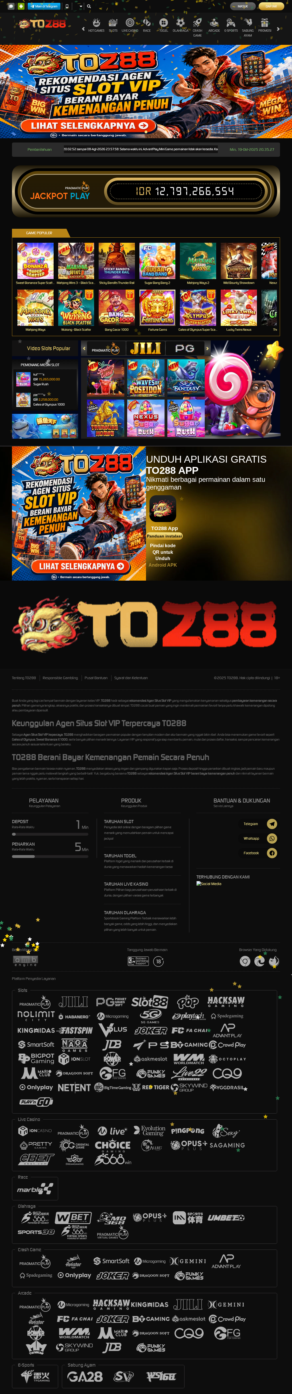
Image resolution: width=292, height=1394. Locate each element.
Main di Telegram (46, 6)
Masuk (243, 6)
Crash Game (197, 33)
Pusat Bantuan (96, 677)
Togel (163, 31)
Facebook (251, 853)
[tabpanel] (146, 91)
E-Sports (231, 31)
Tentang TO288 (24, 677)
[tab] (106, 348)
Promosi (264, 31)
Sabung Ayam (248, 33)
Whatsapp (251, 838)
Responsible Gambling (60, 677)
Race (147, 31)
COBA (109, 372)
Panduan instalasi (164, 536)
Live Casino (130, 31)
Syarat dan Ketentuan (131, 677)
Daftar (271, 6)
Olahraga (180, 31)
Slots (113, 31)
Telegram (251, 824)
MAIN (39, 260)
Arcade (214, 31)
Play (80, 196)
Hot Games (96, 31)
